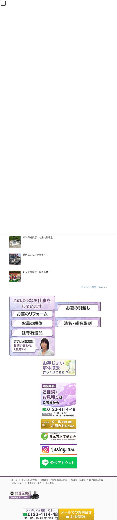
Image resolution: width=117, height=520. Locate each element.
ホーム (14, 480)
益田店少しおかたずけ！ (35, 254)
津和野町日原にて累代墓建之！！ (40, 237)
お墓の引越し (17, 483)
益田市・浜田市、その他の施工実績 (87, 480)
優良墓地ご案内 (35, 483)
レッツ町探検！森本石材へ (36, 272)
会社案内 (50, 483)
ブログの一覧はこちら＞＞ (94, 287)
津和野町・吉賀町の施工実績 (54, 480)
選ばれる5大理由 (29, 480)
